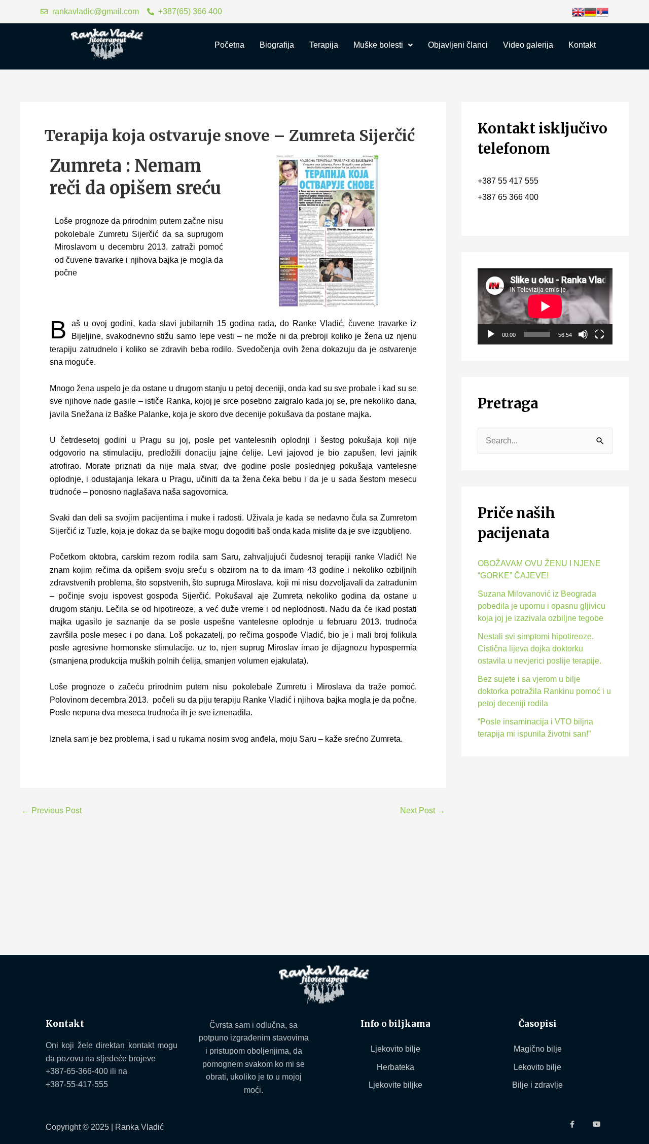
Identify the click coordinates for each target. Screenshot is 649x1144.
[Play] (491, 334)
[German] (590, 11)
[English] (578, 11)
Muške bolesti (378, 45)
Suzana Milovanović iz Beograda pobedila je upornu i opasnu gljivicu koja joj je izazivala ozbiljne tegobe (541, 606)
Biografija (277, 45)
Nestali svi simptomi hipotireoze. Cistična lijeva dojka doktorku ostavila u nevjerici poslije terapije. (539, 648)
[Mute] (583, 334)
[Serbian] (602, 11)
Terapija (323, 45)
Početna (229, 45)
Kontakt (582, 45)
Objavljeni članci (458, 45)
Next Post (422, 811)
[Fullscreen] (599, 334)
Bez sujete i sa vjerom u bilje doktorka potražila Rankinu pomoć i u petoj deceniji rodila (544, 691)
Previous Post (51, 811)
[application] (545, 306)
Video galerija (528, 45)
